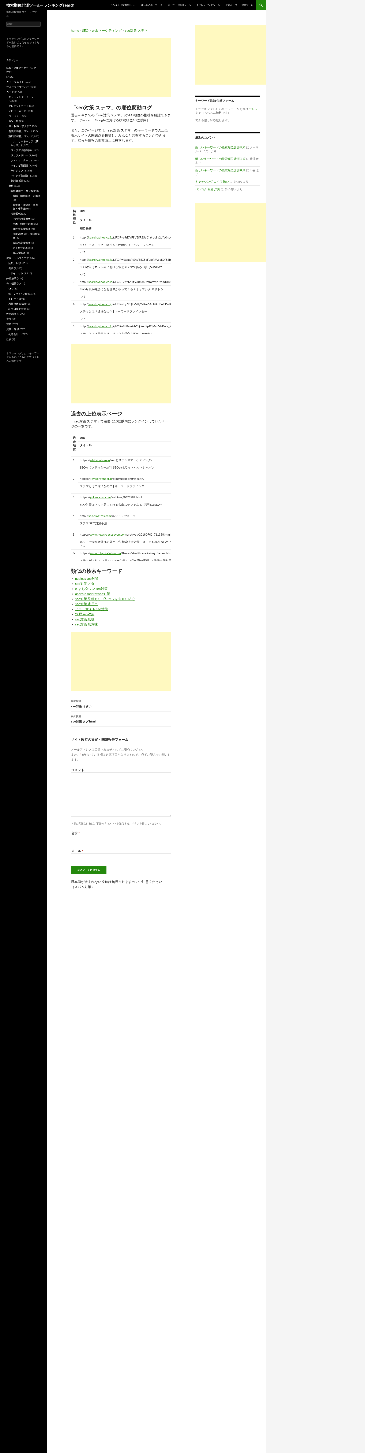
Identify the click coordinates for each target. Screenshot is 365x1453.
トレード (13, 298)
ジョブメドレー (19, 155)
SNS (8, 76)
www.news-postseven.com (108, 534)
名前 (75, 833)
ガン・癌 (13, 121)
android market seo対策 (92, 594)
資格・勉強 (12, 329)
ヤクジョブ (17, 170)
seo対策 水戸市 (86, 604)
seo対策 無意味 (86, 624)
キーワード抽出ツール (179, 5)
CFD (10, 288)
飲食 (8, 339)
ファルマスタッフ (21, 160)
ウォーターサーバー (17, 86)
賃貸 (8, 324)
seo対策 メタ (84, 583)
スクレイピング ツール (208, 5)
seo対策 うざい (81, 703)
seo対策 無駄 (84, 619)
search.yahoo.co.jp (100, 237)
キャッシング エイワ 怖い (212, 181)
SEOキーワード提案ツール (239, 5)
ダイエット (17, 273)
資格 (11, 185)
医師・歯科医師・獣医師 (27, 195)
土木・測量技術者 (23, 223)
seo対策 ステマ (136, 30)
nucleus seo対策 (86, 578)
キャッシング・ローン (21, 97)
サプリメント (14, 116)
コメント (77, 770)
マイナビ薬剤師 (19, 165)
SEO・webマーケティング (102, 30)
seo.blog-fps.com (99, 516)
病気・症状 (14, 263)
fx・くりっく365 (18, 293)
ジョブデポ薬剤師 (21, 150)
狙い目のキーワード (151, 5)
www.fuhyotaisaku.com (105, 553)
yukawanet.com (100, 497)
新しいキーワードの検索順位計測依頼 (220, 147)
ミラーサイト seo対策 (91, 609)
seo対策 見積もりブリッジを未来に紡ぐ (105, 599)
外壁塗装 (11, 278)
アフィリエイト (15, 81)
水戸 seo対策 (84, 614)
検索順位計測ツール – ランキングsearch (40, 5)
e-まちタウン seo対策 (91, 589)
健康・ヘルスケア (16, 258)
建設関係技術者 (21, 228)
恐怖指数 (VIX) (16, 303)
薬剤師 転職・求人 (18, 136)
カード (10, 91)
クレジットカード (18, 105)
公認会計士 (14, 334)
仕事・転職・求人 (16, 126)
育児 (8, 319)
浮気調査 (11, 313)
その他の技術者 (21, 218)
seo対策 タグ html (83, 719)
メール (77, 851)
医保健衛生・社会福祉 (23, 190)
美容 (11, 268)
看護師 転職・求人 (18, 131)
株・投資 (11, 283)
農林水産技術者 (21, 242)
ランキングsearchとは (123, 5)
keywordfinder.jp (101, 478)
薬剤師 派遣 (17, 180)
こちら (23, 42)
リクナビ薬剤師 (19, 175)
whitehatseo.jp (100, 460)
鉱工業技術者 (20, 247)
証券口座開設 (16, 308)
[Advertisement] (121, 67)
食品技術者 (19, 253)
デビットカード (17, 110)
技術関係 (16, 213)
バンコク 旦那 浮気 (207, 189)
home (75, 30)
